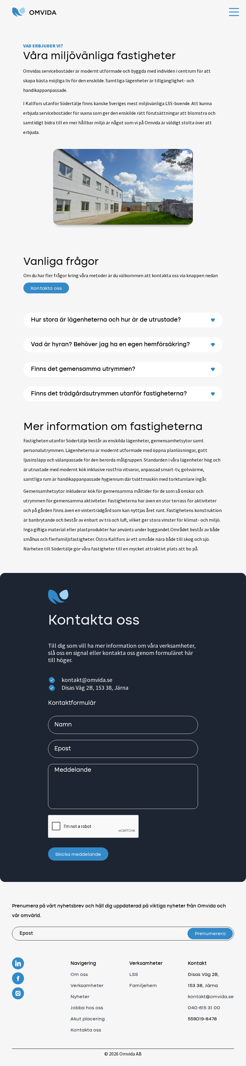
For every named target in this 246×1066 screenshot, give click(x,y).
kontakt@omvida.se (87, 679)
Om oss (79, 974)
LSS (133, 974)
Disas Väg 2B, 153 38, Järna (95, 687)
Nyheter (79, 997)
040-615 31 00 (204, 1008)
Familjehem (143, 985)
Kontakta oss (46, 288)
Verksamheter (87, 985)
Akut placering (87, 1019)
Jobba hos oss (86, 1008)
